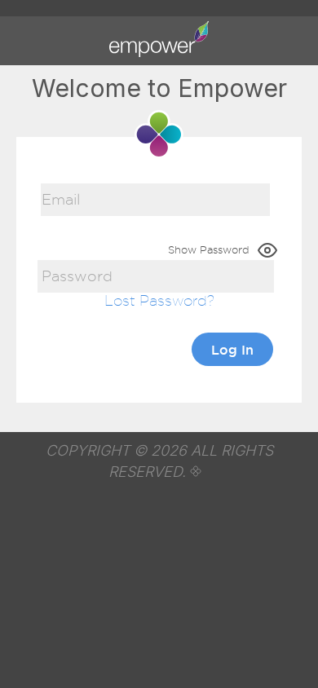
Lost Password (155, 300)
